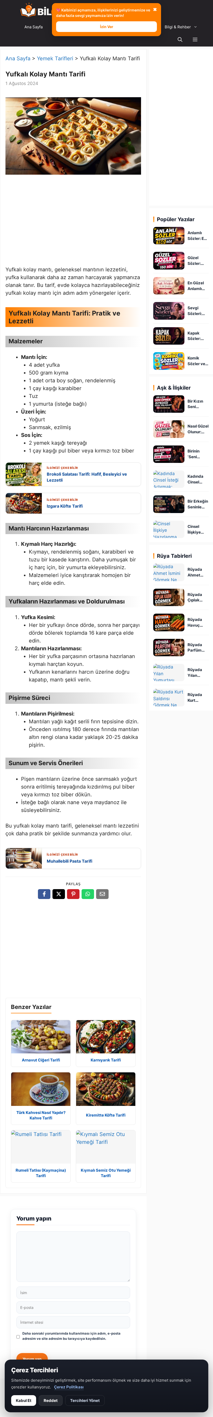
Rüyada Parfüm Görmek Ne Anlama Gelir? (198, 647)
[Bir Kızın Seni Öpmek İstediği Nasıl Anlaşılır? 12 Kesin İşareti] (168, 404)
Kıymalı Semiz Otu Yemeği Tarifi (106, 1173)
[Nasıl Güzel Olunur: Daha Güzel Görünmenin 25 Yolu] (168, 429)
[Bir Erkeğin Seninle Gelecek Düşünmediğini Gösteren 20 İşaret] (168, 504)
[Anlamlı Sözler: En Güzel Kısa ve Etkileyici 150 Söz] (168, 235)
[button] (195, 40)
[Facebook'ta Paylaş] (44, 894)
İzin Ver (106, 26)
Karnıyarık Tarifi (106, 1060)
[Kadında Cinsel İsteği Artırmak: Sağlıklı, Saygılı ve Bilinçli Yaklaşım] (168, 479)
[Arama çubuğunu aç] (180, 40)
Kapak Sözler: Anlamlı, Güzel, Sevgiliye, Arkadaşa (197, 336)
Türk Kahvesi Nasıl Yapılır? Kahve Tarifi (40, 1115)
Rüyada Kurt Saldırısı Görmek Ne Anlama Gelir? (198, 697)
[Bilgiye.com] (45, 10)
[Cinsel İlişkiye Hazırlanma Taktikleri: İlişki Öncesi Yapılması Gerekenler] (168, 529)
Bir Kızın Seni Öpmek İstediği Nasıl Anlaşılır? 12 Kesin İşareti (196, 404)
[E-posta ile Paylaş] (102, 894)
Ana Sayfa (33, 26)
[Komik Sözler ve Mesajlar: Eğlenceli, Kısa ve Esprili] (168, 361)
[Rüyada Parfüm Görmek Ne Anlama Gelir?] (168, 647)
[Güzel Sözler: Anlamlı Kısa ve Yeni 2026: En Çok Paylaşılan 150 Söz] (168, 260)
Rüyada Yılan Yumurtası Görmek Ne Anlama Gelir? (198, 672)
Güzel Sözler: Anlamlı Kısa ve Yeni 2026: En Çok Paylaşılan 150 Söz (197, 260)
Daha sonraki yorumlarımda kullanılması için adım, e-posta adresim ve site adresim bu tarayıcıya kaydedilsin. (71, 1336)
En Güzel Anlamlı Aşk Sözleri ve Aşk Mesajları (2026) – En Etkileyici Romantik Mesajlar (198, 286)
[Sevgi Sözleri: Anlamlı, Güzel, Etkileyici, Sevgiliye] (168, 310)
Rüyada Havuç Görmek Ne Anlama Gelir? (198, 622)
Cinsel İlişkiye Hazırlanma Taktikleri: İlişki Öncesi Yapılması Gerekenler (198, 529)
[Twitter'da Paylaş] (58, 894)
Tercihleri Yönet (85, 1400)
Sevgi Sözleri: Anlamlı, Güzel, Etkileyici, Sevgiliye (197, 311)
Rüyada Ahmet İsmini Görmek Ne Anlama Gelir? (198, 572)
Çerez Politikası (69, 1387)
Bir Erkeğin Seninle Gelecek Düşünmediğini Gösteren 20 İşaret (198, 504)
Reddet (51, 1400)
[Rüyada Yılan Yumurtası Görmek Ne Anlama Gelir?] (168, 672)
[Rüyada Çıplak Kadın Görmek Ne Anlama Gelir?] (168, 597)
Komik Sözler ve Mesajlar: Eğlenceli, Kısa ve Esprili (197, 361)
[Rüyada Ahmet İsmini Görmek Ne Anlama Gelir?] (168, 572)
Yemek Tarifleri (55, 58)
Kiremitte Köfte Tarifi (105, 1115)
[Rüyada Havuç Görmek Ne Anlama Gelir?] (168, 622)
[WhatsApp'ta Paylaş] (88, 894)
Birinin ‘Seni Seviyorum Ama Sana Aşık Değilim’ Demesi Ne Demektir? (198, 454)
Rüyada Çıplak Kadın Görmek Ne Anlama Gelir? (198, 597)
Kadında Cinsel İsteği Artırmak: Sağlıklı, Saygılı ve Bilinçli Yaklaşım (197, 479)
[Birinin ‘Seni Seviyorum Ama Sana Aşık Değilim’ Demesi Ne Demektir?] (168, 454)
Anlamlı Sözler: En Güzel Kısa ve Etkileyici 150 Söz (198, 235)
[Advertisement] (73, 221)
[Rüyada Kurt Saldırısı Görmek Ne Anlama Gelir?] (168, 697)
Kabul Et (23, 1400)
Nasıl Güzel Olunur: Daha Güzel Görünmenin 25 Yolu (198, 429)
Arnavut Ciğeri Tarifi (41, 1060)
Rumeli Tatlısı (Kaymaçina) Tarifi (41, 1173)
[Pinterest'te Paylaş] (73, 894)
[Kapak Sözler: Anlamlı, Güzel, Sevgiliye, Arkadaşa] (168, 336)
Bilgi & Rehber (178, 26)
